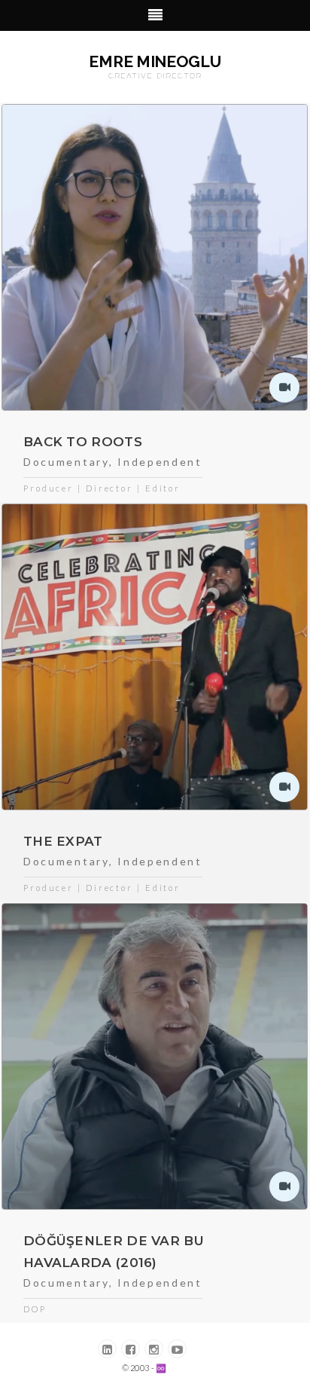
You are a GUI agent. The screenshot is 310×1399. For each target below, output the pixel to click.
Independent (159, 461)
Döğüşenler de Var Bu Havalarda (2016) (113, 1251)
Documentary (66, 461)
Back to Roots (82, 441)
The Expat (63, 841)
